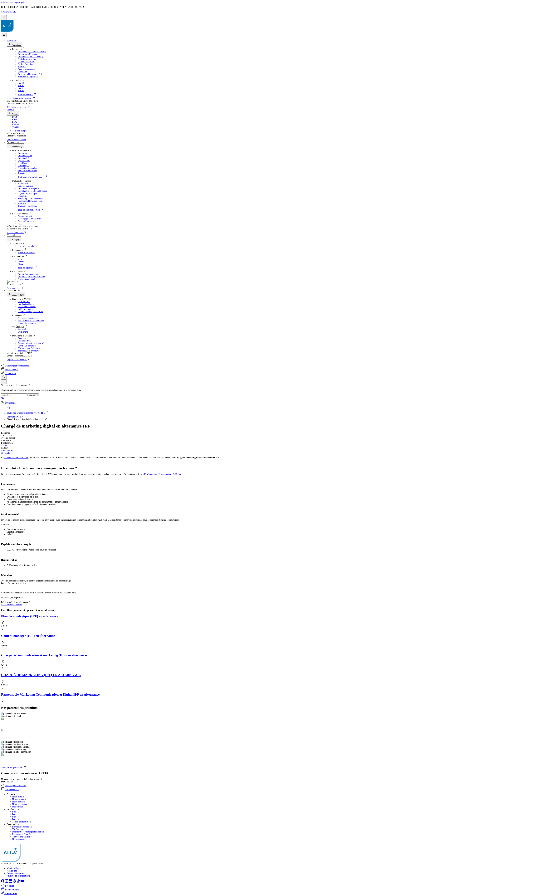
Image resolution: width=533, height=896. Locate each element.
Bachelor (22, 261)
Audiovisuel (23, 183)
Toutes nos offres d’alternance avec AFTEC (26, 413)
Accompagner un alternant (29, 219)
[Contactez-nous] (2, 399)
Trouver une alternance (22, 837)
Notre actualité (18, 802)
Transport (22, 173)
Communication (25, 155)
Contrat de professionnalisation (31, 276)
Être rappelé (10, 403)
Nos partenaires (19, 799)
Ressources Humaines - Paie (30, 74)
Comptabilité (23, 158)
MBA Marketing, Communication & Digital (162, 474)
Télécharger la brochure (28, 351)
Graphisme (22, 163)
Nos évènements (12, 789)
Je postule (5, 453)
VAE (20, 224)
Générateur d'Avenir (27, 306)
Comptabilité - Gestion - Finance (32, 51)
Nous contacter (18, 839)
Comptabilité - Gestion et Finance (32, 191)
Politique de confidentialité (18, 876)
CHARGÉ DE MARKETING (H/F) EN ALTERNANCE (41, 675)
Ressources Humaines (27, 170)
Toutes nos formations (22, 822)
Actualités (22, 329)
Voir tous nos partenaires (12, 767)
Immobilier (22, 71)
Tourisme (22, 66)
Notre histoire (18, 797)
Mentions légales (14, 868)
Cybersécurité (24, 160)
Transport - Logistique (27, 206)
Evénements (23, 332)
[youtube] (22, 882)
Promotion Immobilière (28, 168)
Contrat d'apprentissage (28, 274)
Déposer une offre (26, 216)
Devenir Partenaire (26, 221)
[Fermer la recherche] (4, 381)
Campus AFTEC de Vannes (16, 457)
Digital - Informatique (27, 59)
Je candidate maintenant (11, 604)
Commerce (22, 153)
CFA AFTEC (24, 301)
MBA (20, 264)
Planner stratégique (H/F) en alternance (29, 616)
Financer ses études (26, 252)
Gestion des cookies (15, 873)
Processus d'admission (27, 246)
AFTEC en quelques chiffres (30, 311)
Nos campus (17, 807)
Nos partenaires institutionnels (31, 320)
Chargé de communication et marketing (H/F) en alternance (44, 655)
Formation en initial (26, 279)
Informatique (23, 165)
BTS (20, 259)
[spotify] (15, 882)
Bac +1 (21, 83)
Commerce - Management (29, 54)
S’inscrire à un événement (29, 348)
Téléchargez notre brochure (17, 366)
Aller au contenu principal (12, 2)
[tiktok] (19, 882)
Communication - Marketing (30, 56)
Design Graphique (26, 64)
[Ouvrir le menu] (4, 35)
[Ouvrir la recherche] (4, 377)
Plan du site (12, 871)
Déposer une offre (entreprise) (31, 343)
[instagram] (7, 882)
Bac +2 (21, 85)
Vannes (4, 445)
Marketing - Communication (30, 198)
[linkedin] (11, 882)
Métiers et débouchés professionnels (28, 832)
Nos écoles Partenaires (27, 318)
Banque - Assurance (26, 69)
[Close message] (4, 17)
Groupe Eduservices (27, 323)
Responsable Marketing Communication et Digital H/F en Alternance (50, 694)
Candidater (22, 338)
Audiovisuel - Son (26, 61)
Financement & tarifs (21, 834)
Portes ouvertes (11, 369)
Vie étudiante (18, 829)
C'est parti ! (33, 395)
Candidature (10, 373)
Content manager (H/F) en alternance (28, 635)
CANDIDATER (8, 12)
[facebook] (3, 882)
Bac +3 (21, 88)
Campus (10, 110)
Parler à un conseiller (27, 346)
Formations (12, 40)
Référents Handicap (26, 309)
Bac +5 (21, 90)
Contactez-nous (24, 341)
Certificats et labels (26, 304)
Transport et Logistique (28, 76)
